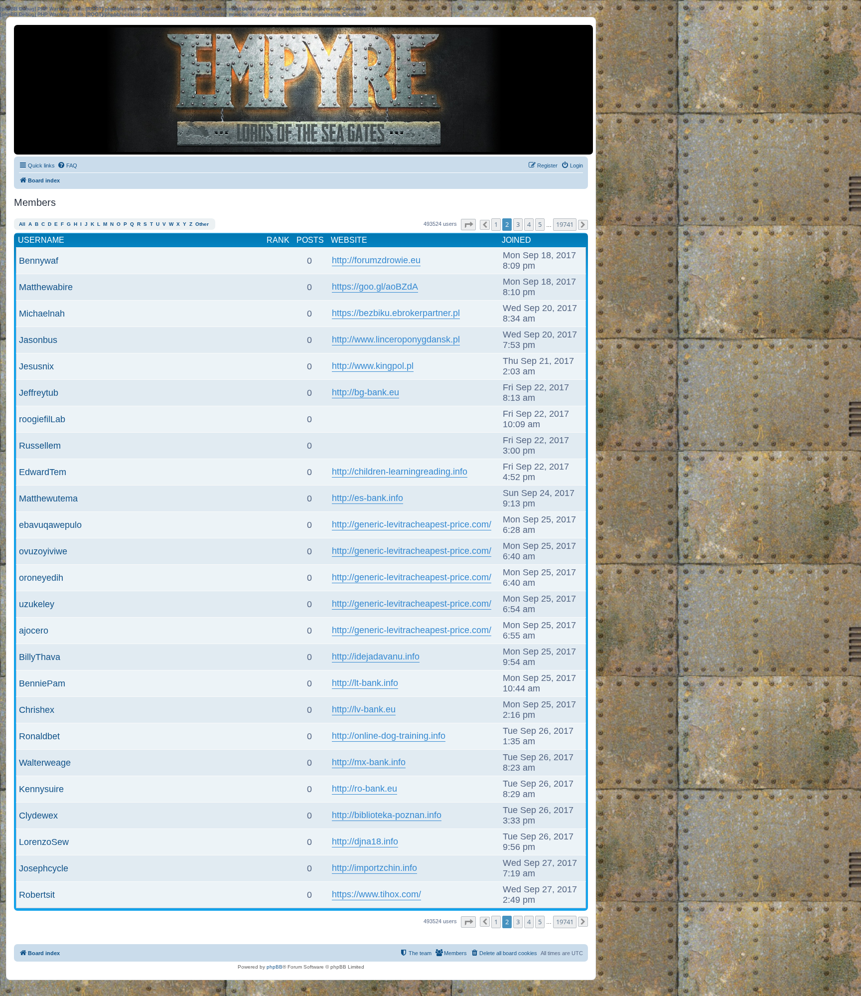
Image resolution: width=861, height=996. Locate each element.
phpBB (275, 967)
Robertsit (37, 895)
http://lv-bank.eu (364, 709)
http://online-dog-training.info (388, 736)
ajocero (33, 631)
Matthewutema (48, 498)
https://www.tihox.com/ (376, 894)
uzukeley (36, 604)
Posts (310, 240)
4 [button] (529, 224)
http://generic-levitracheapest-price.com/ (411, 524)
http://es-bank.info (367, 498)
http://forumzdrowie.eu (376, 260)
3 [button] (518, 224)
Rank (278, 240)
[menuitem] (67, 165)
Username (41, 240)
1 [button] (496, 224)
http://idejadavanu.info (376, 657)
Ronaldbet (39, 736)
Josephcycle (43, 868)
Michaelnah (42, 314)
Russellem (40, 446)
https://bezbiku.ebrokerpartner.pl (396, 313)
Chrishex (36, 710)
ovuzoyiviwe (43, 551)
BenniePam (42, 683)
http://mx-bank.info (369, 762)
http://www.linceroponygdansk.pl (396, 339)
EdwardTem (42, 472)
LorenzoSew (44, 842)
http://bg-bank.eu (365, 392)
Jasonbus (38, 340)
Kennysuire (41, 789)
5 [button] (540, 224)
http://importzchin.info (374, 868)
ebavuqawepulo (50, 525)
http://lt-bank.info (365, 683)
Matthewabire (46, 287)
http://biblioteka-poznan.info (386, 815)
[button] (468, 224)
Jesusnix (36, 366)
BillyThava (39, 657)
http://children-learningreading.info (399, 472)
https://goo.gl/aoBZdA (375, 287)
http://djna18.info (365, 841)
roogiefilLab (42, 419)
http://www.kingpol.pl (373, 366)
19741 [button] (565, 224)
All (22, 224)
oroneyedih (41, 578)
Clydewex (38, 816)
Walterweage (45, 763)
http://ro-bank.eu (364, 789)
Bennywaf (38, 261)
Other (202, 224)
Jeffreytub (38, 393)
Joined (516, 240)
